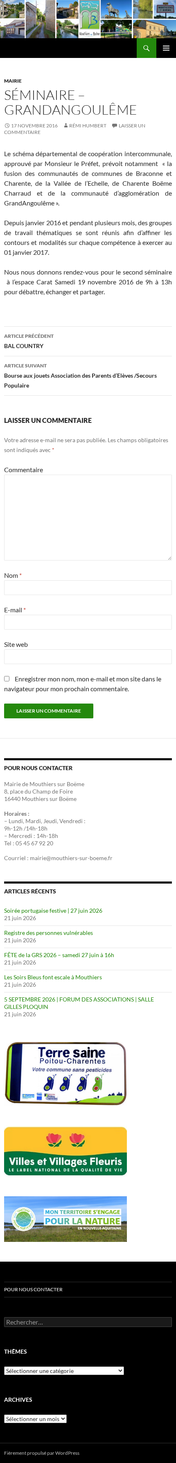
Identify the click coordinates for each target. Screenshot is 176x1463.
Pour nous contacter (33, 1289)
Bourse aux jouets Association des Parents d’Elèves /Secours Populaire (80, 375)
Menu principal (166, 48)
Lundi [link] (16, 820)
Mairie (13, 81)
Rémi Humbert (87, 125)
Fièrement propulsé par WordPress (41, 1453)
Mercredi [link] (20, 835)
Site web (16, 644)
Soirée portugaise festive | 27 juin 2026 (53, 910)
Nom (13, 575)
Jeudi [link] (50, 820)
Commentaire (23, 469)
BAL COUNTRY (29, 341)
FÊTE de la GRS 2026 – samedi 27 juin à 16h (59, 954)
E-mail (15, 610)
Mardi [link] (33, 820)
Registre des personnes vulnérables (48, 932)
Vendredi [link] (71, 820)
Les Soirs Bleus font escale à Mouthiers (53, 977)
